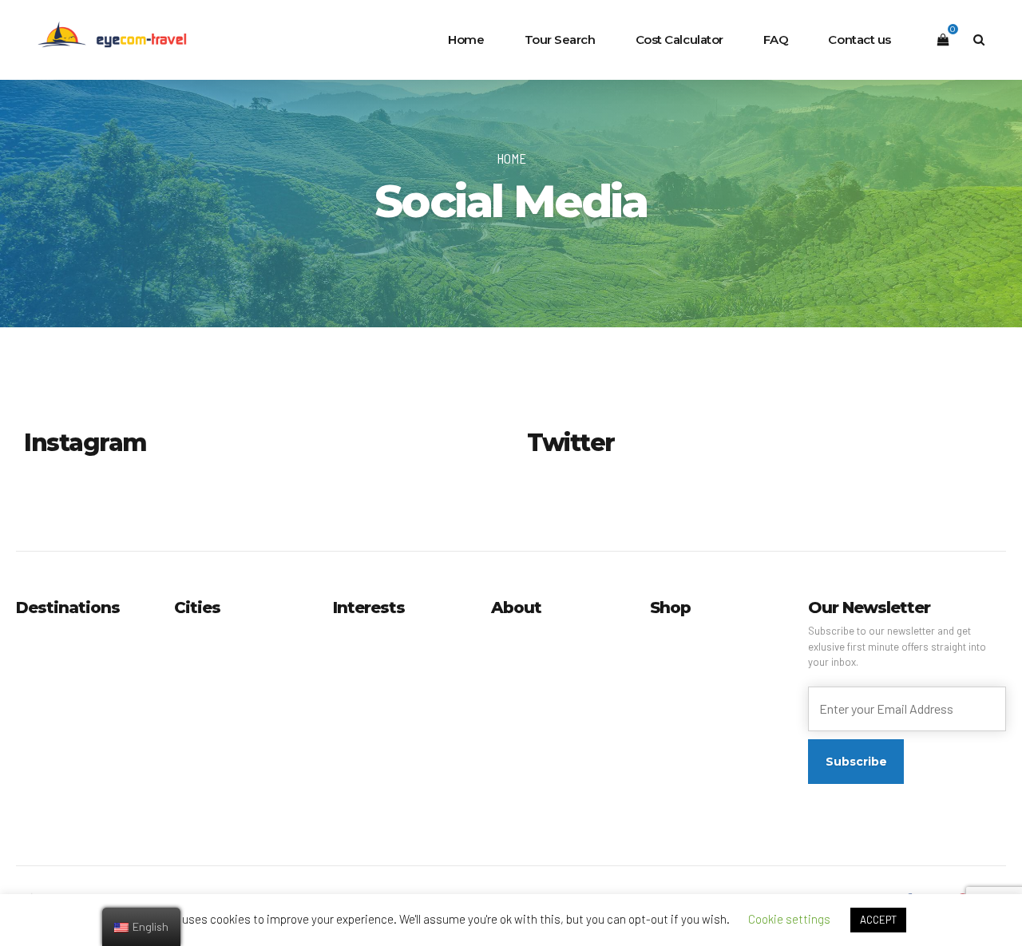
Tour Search (560, 39)
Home (466, 39)
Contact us (859, 39)
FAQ (776, 39)
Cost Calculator (679, 39)
